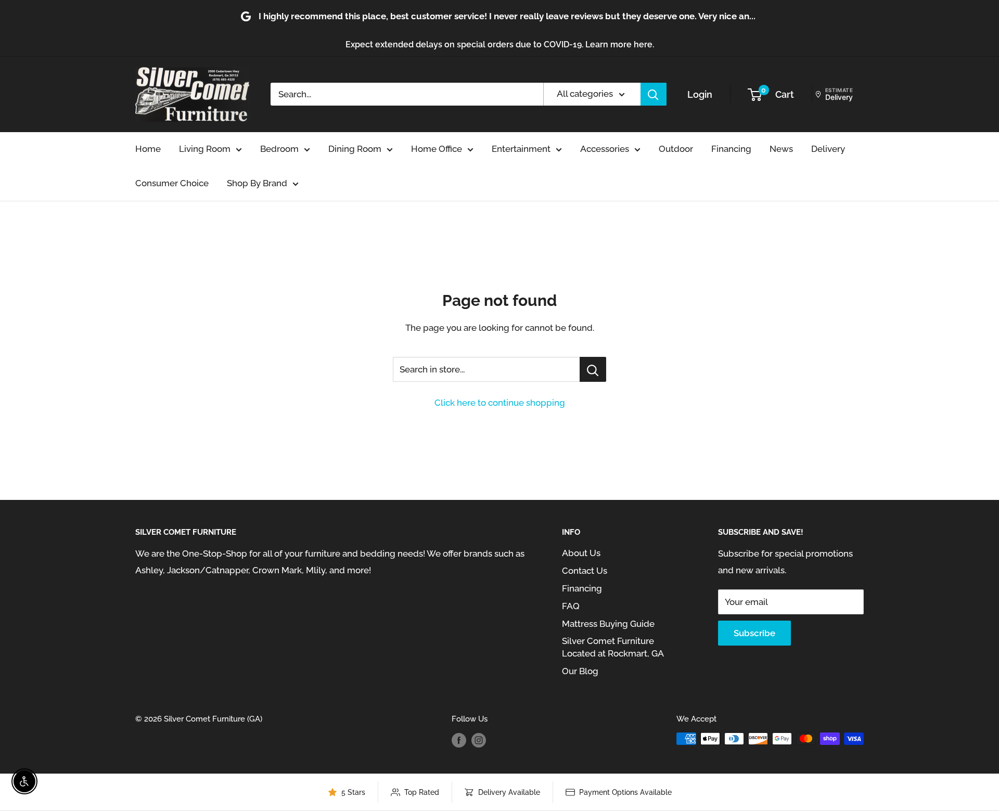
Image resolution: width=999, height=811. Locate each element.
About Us (581, 553)
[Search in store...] (593, 369)
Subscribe (754, 633)
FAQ (571, 606)
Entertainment (521, 149)
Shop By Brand (257, 183)
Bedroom (279, 149)
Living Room (204, 149)
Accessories (604, 149)
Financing (731, 149)
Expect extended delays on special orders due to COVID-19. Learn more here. (499, 44)
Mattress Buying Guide (608, 624)
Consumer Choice (172, 183)
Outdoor (676, 149)
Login (699, 94)
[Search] (654, 94)
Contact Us (584, 570)
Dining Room (354, 149)
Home (148, 149)
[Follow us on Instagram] (478, 740)
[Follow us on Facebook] (459, 740)
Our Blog (580, 671)
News (781, 149)
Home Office (436, 149)
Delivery (828, 149)
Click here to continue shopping (499, 402)
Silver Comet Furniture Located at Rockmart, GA (613, 647)
